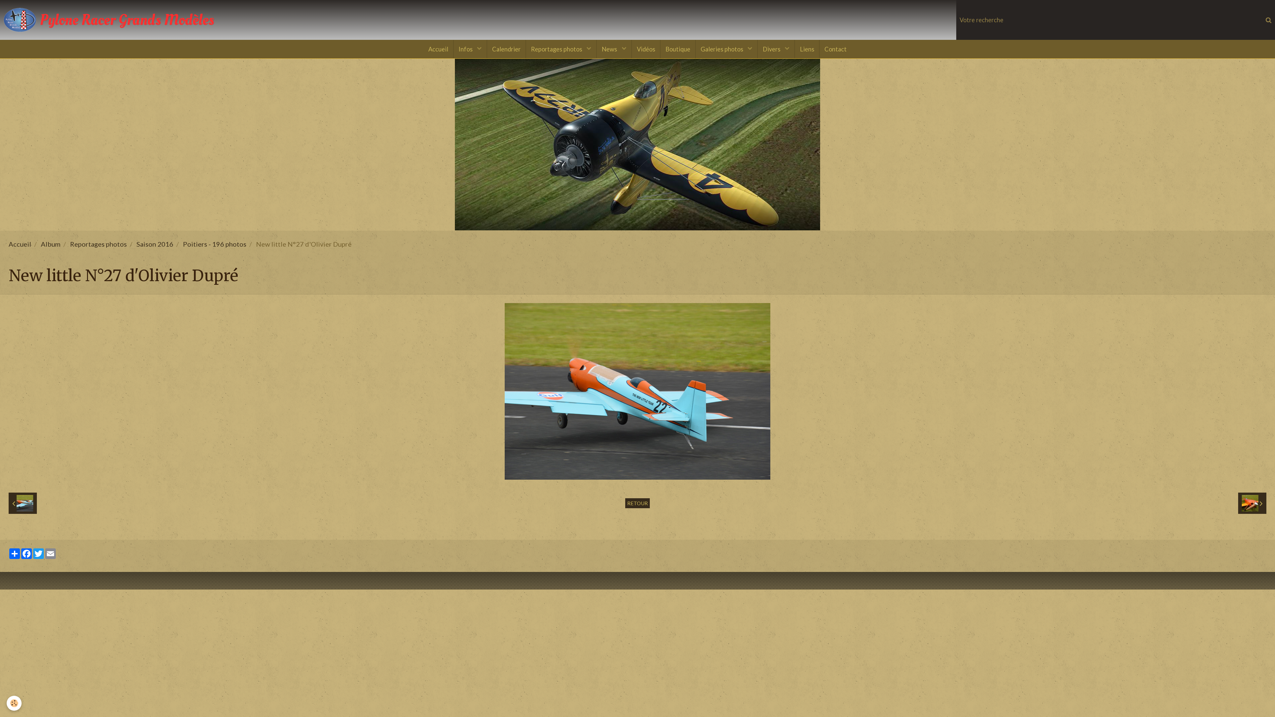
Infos (466, 49)
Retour (637, 503)
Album (50, 244)
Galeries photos (722, 49)
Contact (835, 49)
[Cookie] (14, 703)
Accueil (438, 49)
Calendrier (506, 49)
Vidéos (646, 49)
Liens (807, 49)
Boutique (677, 49)
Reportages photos (557, 49)
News (610, 49)
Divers (772, 49)
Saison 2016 (154, 244)
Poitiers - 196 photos (214, 244)
